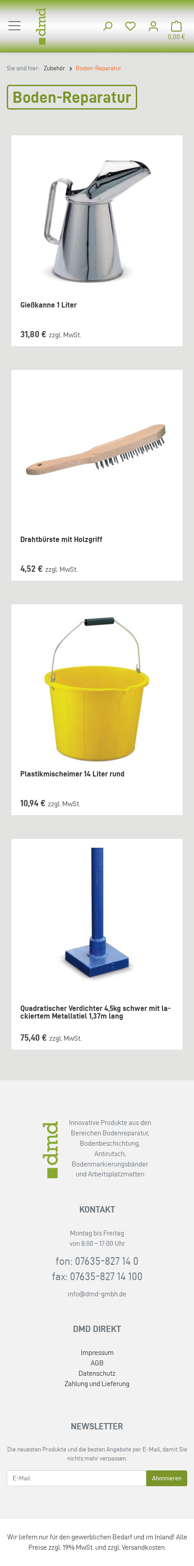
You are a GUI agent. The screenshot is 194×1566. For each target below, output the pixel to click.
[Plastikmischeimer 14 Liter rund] (97, 690)
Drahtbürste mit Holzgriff (61, 539)
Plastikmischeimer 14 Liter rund (72, 774)
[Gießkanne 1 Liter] (97, 221)
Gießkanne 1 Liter (48, 305)
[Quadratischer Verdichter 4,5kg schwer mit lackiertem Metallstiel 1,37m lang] (97, 924)
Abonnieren (166, 1478)
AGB (97, 1363)
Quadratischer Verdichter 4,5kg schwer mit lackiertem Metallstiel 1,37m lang (95, 1012)
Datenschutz (97, 1373)
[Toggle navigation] (14, 25)
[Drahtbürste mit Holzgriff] (97, 455)
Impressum (97, 1352)
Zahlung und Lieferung (97, 1383)
